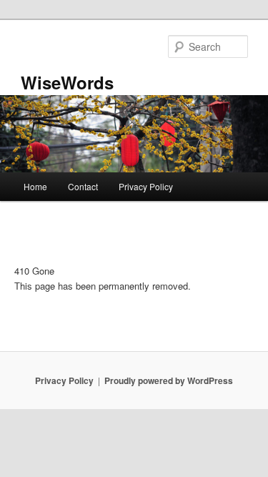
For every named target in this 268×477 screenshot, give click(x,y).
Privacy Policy (146, 186)
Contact (83, 186)
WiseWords (67, 82)
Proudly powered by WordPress (168, 380)
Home (35, 186)
